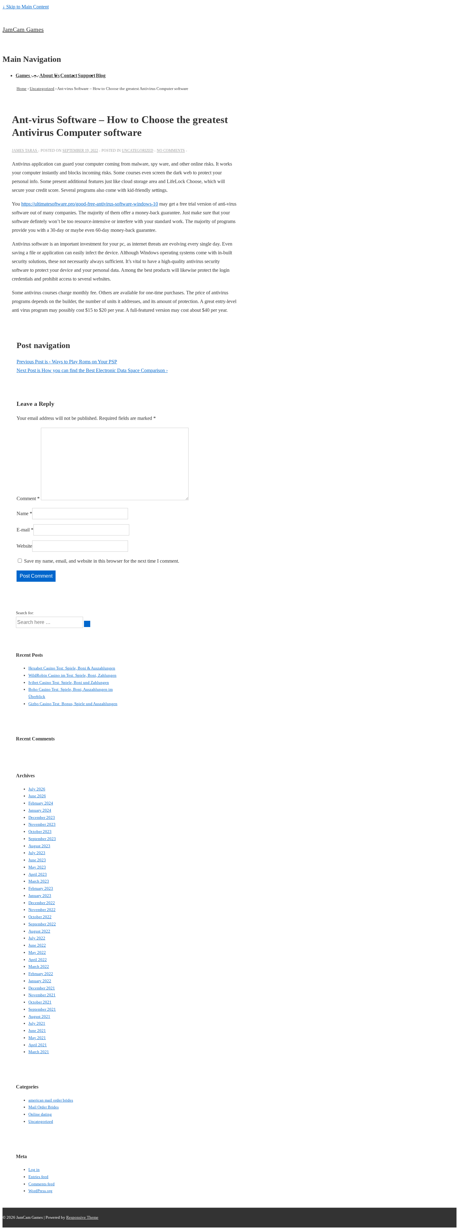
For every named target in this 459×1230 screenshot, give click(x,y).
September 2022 (42, 924)
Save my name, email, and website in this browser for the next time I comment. (101, 561)
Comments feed (41, 1184)
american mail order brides (50, 1100)
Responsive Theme (82, 1217)
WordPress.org (40, 1190)
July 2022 (36, 938)
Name (22, 513)
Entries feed (38, 1176)
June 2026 (37, 796)
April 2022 (37, 959)
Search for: (25, 612)
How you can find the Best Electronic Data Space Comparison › (92, 370)
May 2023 (37, 867)
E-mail (23, 529)
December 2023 (41, 817)
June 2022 (37, 945)
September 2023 (42, 838)
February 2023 (40, 888)
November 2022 (42, 909)
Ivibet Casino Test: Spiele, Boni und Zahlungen (68, 682)
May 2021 (37, 1037)
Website (24, 546)
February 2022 (40, 973)
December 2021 (41, 988)
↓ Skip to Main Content (25, 6)
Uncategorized (137, 150)
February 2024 (40, 803)
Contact (68, 75)
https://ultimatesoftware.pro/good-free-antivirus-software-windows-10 (89, 204)
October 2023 (40, 831)
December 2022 (41, 902)
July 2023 (36, 852)
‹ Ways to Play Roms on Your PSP (67, 361)
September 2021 (42, 1009)
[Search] (87, 624)
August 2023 (39, 846)
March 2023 (38, 881)
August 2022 (39, 931)
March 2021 (38, 1051)
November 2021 (42, 995)
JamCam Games (23, 29)
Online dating (40, 1114)
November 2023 (42, 824)
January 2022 (39, 981)
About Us (49, 75)
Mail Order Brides (43, 1107)
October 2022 (40, 916)
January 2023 (39, 895)
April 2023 (37, 874)
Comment (28, 498)
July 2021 (36, 1023)
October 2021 (40, 1002)
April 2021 (37, 1045)
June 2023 (37, 860)
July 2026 (36, 789)
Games (23, 75)
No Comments (171, 150)
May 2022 (37, 952)
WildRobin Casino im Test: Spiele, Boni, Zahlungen (72, 675)
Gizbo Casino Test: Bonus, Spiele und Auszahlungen (72, 703)
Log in (34, 1169)
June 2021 (37, 1030)
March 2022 (38, 966)
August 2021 (39, 1016)
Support (86, 75)
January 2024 (39, 810)
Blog (101, 75)
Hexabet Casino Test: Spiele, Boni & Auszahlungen (71, 668)
